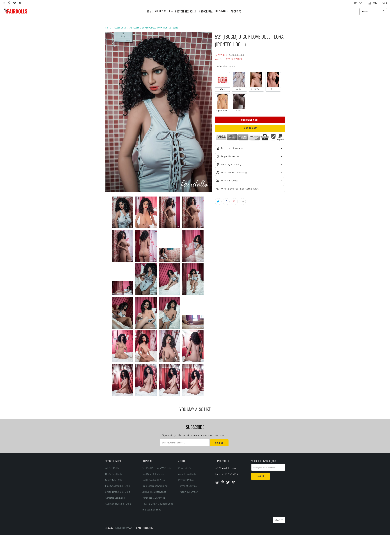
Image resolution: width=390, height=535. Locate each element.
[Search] (383, 11)
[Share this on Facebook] (226, 201)
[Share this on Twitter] (218, 201)
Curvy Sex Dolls (113, 479)
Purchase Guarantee (153, 497)
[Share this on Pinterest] (234, 201)
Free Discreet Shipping (155, 485)
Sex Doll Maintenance (154, 491)
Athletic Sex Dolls (115, 497)
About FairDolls (187, 474)
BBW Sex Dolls (113, 474)
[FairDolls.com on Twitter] (14, 3)
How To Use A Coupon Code (157, 503)
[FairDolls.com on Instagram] (3, 3)
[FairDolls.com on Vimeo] (19, 3)
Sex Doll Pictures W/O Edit (157, 468)
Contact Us (184, 468)
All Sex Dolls (112, 468)
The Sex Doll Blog (151, 509)
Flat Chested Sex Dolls (117, 485)
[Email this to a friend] (242, 201)
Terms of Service (187, 485)
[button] (164, 11)
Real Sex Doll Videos (153, 474)
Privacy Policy (186, 479)
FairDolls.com (121, 527)
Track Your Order (188, 491)
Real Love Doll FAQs (153, 479)
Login (374, 3)
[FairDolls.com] (15, 11)
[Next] (209, 112)
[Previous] (107, 112)
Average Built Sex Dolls (118, 503)
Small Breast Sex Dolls (117, 491)
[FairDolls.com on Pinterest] (9, 3)
